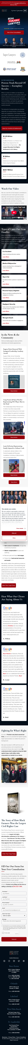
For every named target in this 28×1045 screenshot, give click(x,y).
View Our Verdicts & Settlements (11, 128)
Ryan (4, 673)
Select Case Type (6, 913)
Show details (19, 528)
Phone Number (5, 902)
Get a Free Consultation (14, 32)
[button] (25, 10)
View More (14, 482)
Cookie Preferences (14, 958)
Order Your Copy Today (9, 854)
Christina (10, 626)
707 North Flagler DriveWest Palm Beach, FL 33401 (14, 1013)
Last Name (4, 897)
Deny (14, 538)
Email (3, 908)
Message (4, 919)
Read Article (14, 391)
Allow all (14, 533)
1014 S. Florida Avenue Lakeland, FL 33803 (14, 1000)
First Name (4, 891)
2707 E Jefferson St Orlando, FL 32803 (14, 987)
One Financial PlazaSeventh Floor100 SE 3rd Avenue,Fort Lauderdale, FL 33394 (14, 1027)
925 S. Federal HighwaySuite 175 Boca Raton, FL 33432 (14, 971)
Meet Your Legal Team (8, 585)
